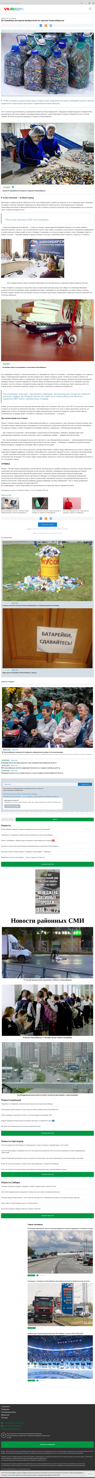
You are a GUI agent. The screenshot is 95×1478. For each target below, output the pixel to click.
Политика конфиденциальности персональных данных (16, 1469)
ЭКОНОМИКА (32, 1328)
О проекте (5, 1406)
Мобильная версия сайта (10, 1429)
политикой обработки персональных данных (22, 1475)
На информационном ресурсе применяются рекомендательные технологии (21, 1463)
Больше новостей (47, 864)
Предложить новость (47, 524)
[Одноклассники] (46, 25)
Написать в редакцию (47, 1444)
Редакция (5, 1409)
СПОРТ (31, 1380)
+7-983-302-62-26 (41, 1460)
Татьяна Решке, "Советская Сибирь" (25, 31)
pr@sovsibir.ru (26, 1460)
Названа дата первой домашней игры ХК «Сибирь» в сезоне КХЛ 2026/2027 (55, 1333)
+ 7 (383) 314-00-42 (16, 1458)
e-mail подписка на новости (13, 1423)
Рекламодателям (8, 1412)
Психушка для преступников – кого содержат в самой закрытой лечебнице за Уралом (31, 796)
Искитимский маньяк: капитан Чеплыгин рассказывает (20, 794)
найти (55, 819)
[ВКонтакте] (41, 25)
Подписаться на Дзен (12, 806)
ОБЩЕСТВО (14, 603)
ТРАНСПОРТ (31, 1275)
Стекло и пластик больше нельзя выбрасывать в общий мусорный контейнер (31, 605)
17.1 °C (13, 3)
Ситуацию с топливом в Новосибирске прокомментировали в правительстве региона (59, 1281)
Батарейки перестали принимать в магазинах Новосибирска (24, 367)
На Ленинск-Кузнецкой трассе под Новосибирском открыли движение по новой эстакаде (60, 1228)
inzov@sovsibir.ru (42, 1458)
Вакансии (5, 1415)
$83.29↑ (17, 3)
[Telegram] (51, 25)
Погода (4, 1418)
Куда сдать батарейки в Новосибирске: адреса (20, 673)
